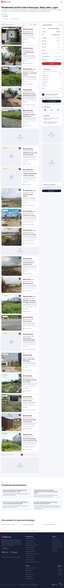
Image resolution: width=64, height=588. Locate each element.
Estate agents (55, 538)
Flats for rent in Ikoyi (30, 549)
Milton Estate (5, 16)
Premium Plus (28, 572)
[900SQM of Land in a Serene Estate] (20, 118)
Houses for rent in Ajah (30, 555)
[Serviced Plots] (20, 323)
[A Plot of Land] (20, 403)
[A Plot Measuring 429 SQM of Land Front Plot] (20, 442)
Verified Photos (29, 576)
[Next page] (37, 455)
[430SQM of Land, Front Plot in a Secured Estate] (20, 156)
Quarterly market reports (57, 547)
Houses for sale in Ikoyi (30, 551)
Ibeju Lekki (28, 530)
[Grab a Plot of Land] (20, 218)
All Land (43, 88)
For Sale (6, 530)
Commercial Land (45, 77)
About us (59, 567)
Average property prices (57, 545)
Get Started (51, 190)
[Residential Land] (20, 36)
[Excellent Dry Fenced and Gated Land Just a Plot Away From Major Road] (20, 97)
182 (60, 88)
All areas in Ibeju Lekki (14, 18)
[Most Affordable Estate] (20, 198)
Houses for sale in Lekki (30, 542)
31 (60, 81)
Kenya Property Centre (6, 557)
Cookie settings (35, 584)
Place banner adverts (30, 578)
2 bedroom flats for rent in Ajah (32, 562)
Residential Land (45, 75)
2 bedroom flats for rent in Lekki (32, 545)
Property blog (55, 549)
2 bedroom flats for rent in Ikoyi (32, 553)
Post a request (52, 101)
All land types (5, 18)
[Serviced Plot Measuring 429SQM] (20, 341)
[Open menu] (61, 2)
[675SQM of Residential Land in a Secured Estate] (20, 177)
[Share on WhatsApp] (58, 110)
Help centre (60, 570)
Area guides (54, 551)
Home (3, 530)
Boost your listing (29, 574)
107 (60, 75)
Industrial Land (45, 79)
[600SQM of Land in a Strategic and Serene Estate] (20, 304)
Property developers (56, 540)
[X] (56, 584)
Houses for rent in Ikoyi (30, 547)
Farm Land (44, 84)
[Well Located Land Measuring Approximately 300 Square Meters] (20, 362)
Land (11, 530)
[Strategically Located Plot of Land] (20, 383)
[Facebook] (53, 584)
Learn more (5, 548)
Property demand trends (57, 542)
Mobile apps (60, 574)
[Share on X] (52, 110)
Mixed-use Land (45, 81)
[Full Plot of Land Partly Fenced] (20, 76)
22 (60, 77)
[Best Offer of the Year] (20, 237)
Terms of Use (28, 584)
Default (33, 24)
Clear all (59, 24)
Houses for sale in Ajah (30, 559)
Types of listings (29, 570)
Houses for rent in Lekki (30, 538)
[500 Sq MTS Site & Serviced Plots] (20, 266)
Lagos (23, 530)
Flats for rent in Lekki (30, 540)
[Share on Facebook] (45, 110)
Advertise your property (30, 567)
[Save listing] (20, 29)
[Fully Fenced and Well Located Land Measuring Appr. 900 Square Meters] (20, 422)
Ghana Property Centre (16, 557)
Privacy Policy (22, 584)
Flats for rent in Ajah (29, 557)
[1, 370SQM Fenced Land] (20, 55)
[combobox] (54, 28)
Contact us (60, 572)
